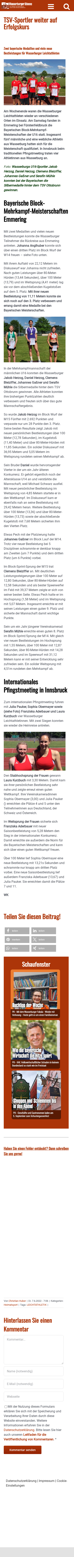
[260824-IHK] (35, 1022)
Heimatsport (11, 1304)
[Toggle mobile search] (67, 6)
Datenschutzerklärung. (19, 1430)
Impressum (46, 1481)
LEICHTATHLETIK (37, 1304)
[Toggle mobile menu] (51, 6)
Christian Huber (17, 1300)
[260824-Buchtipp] (35, 972)
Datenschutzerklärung (21, 1481)
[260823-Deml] (36, 1073)
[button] (17, 930)
